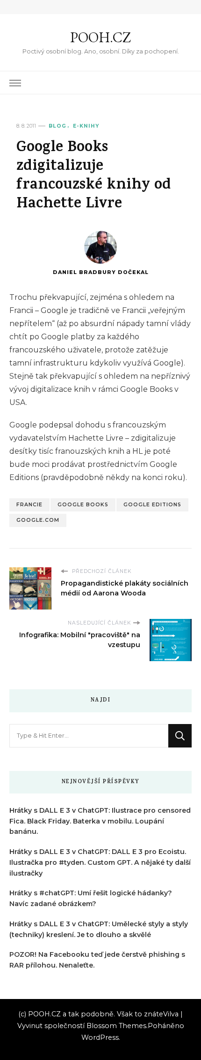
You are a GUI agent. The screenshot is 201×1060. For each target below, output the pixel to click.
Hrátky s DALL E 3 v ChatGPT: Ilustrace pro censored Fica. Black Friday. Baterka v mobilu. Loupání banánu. (100, 821)
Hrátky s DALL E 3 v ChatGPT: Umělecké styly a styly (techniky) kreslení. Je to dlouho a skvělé (98, 929)
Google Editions (152, 505)
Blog (57, 126)
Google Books (82, 505)
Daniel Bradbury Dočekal (101, 272)
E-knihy (86, 126)
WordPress (100, 1037)
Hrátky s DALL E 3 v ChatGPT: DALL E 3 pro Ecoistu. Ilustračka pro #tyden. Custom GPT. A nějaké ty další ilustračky (100, 862)
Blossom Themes (116, 1026)
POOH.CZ (100, 37)
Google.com (37, 520)
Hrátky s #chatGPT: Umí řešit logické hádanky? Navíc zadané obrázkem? (90, 898)
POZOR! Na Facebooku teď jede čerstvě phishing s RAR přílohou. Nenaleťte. (97, 959)
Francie (29, 505)
